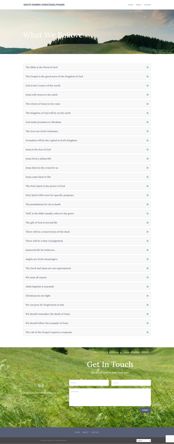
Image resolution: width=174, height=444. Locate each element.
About (138, 5)
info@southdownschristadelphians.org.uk (41, 393)
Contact (147, 5)
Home (130, 5)
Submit (145, 410)
